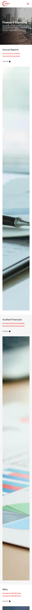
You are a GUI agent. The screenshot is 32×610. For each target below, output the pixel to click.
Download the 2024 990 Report (11, 596)
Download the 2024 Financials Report (13, 326)
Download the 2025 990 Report (11, 593)
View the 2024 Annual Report (11, 53)
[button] (16, 61)
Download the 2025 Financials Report (13, 323)
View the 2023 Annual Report (11, 56)
